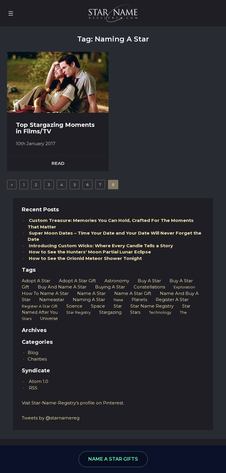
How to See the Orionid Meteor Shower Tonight (85, 258)
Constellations (149, 287)
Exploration (184, 287)
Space (98, 306)
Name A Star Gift (132, 293)
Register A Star (172, 299)
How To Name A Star (45, 293)
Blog (33, 352)
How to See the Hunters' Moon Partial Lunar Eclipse (90, 252)
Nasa (118, 300)
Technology (160, 312)
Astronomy (116, 280)
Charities (37, 359)
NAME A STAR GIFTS (113, 459)
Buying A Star (110, 287)
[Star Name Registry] (113, 13)
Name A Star (91, 293)
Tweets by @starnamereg (50, 418)
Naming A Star (89, 299)
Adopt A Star (36, 280)
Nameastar (51, 299)
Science (74, 306)
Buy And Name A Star (62, 287)
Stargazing (110, 312)
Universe (49, 318)
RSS (33, 388)
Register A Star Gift (40, 306)
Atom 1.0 (38, 381)
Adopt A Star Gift (77, 280)
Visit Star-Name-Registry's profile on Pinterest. (73, 403)
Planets (139, 299)
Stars (135, 312)
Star (118, 306)
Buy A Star (149, 280)
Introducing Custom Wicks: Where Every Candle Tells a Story (101, 245)
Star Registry (78, 312)
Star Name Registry (152, 306)
